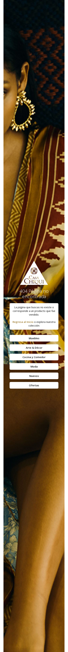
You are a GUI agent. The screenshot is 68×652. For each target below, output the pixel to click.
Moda (34, 366)
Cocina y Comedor (34, 357)
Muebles (34, 338)
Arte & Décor (34, 347)
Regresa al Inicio (23, 322)
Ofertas (34, 385)
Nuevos (34, 376)
